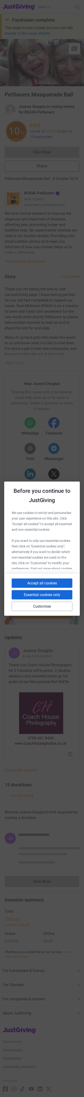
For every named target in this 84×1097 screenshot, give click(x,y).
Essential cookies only (42, 594)
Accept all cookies (42, 583)
